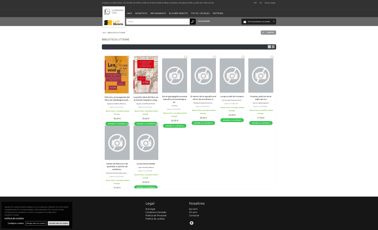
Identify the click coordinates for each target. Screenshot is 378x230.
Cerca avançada (204, 21)
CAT (255, 3)
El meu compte (270, 3)
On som (193, 212)
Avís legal (150, 209)
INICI (129, 13)
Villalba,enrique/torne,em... (203, 103)
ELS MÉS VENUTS (178, 13)
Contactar (194, 215)
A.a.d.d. (175, 106)
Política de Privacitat (156, 215)
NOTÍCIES (218, 13)
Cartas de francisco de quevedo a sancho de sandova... (117, 166)
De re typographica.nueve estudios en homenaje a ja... (174, 99)
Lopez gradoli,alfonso (146, 167)
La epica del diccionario (232, 96)
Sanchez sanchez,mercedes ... (117, 173)
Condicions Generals (155, 212)
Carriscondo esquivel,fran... (232, 100)
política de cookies (14, 218)
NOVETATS (141, 13)
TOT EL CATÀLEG (200, 13)
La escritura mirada (146, 164)
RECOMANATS (158, 13)
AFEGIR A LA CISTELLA (174, 126)
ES (261, 3)
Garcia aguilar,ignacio (261, 103)
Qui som (193, 209)
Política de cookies (155, 218)
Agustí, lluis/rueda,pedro (145, 104)
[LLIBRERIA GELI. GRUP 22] (114, 27)
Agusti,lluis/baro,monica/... (117, 104)
